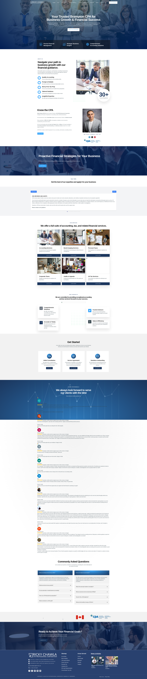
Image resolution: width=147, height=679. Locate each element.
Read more (49, 552)
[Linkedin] (37, 671)
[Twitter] (35, 671)
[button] (55, 572)
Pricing (92, 2)
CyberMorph (72, 676)
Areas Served (72, 2)
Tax (58, 2)
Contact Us (103, 2)
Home (54, 2)
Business (64, 2)
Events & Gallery (83, 2)
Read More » (93, 667)
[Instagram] (32, 671)
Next (114, 191)
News (97, 2)
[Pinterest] (40, 671)
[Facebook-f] (29, 671)
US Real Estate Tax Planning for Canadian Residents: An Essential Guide (111, 666)
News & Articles (96, 653)
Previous (34, 191)
